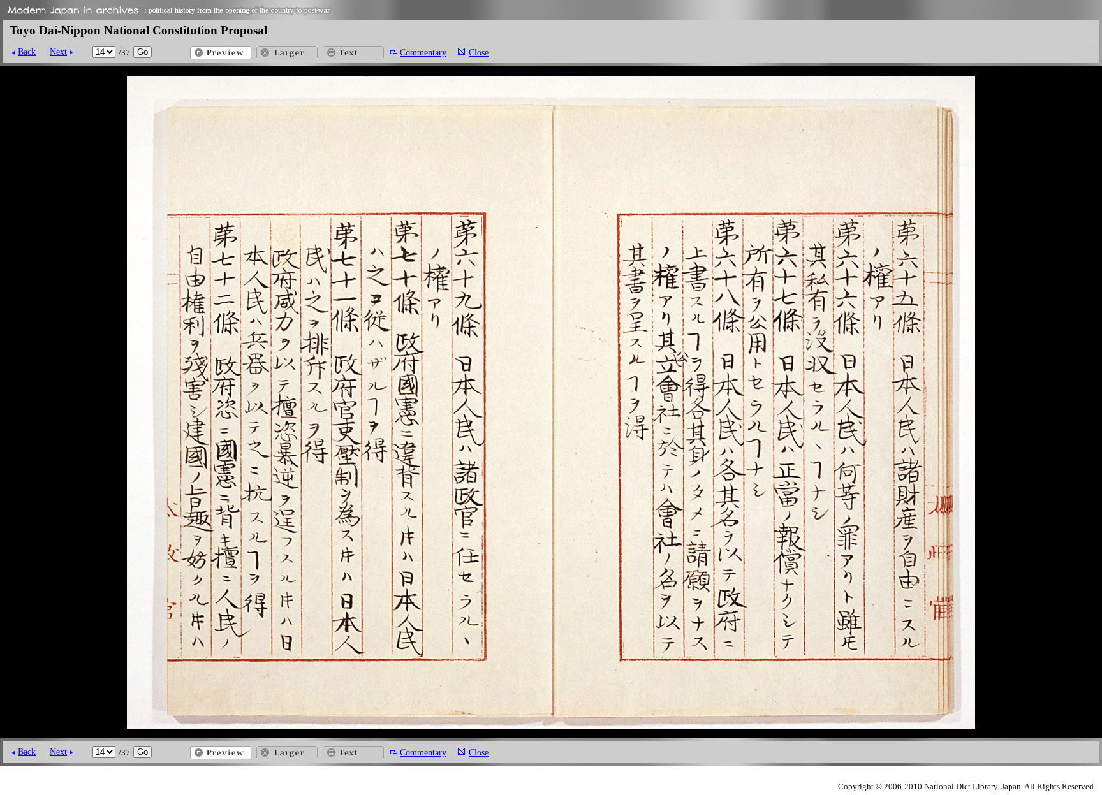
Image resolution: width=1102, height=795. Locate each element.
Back (27, 52)
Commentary (423, 52)
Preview (220, 52)
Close (479, 52)
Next (58, 52)
